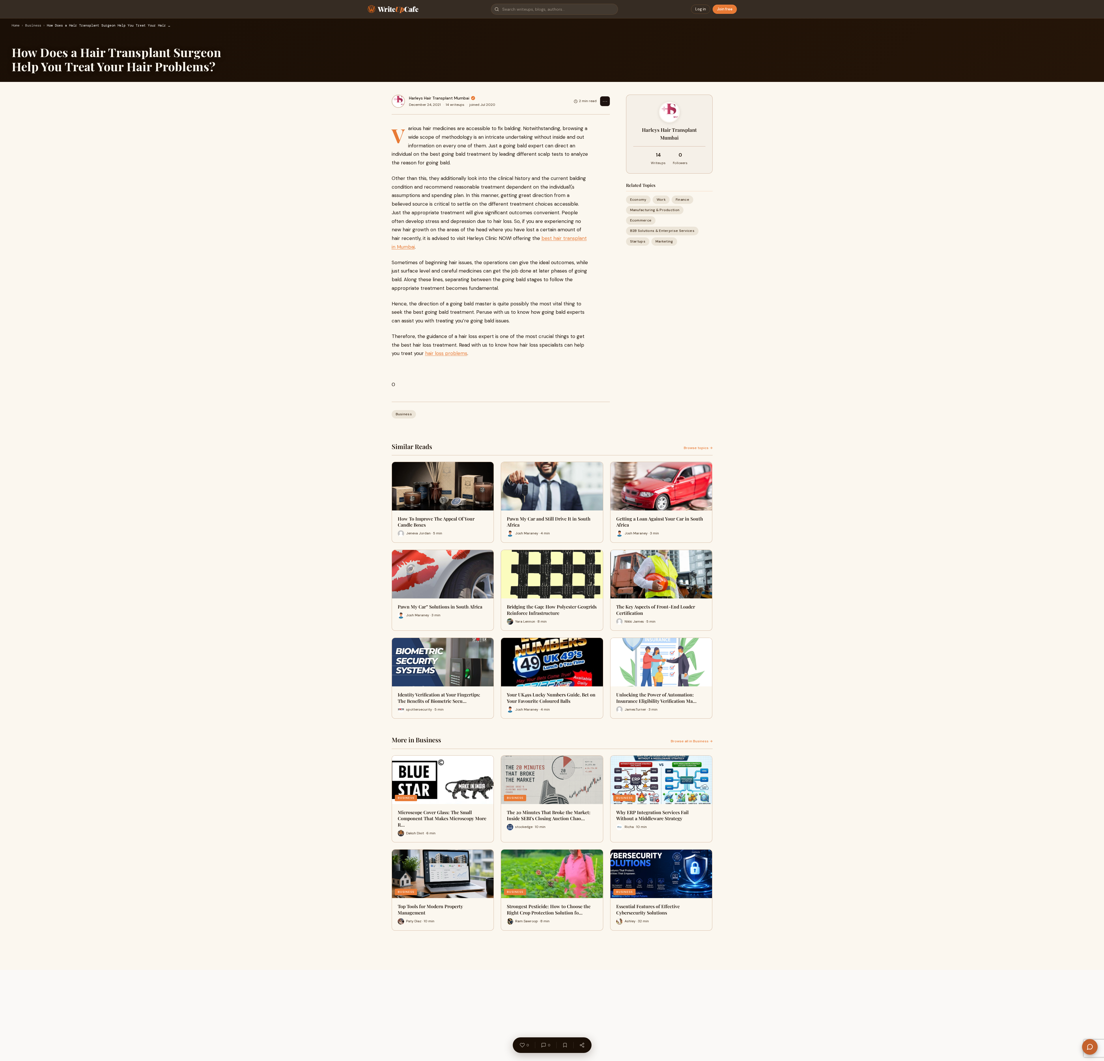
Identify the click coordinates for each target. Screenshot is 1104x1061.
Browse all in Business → (692, 741)
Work (661, 199)
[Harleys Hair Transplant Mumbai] (398, 101)
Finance (682, 199)
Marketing (664, 241)
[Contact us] (1090, 1047)
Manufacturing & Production (655, 210)
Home (16, 26)
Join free (725, 9)
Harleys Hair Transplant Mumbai (439, 98)
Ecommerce (641, 220)
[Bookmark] (565, 1045)
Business (33, 26)
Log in (700, 9)
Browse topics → (698, 448)
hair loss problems (446, 353)
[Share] (582, 1045)
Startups (637, 241)
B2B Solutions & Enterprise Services (662, 231)
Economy (638, 199)
